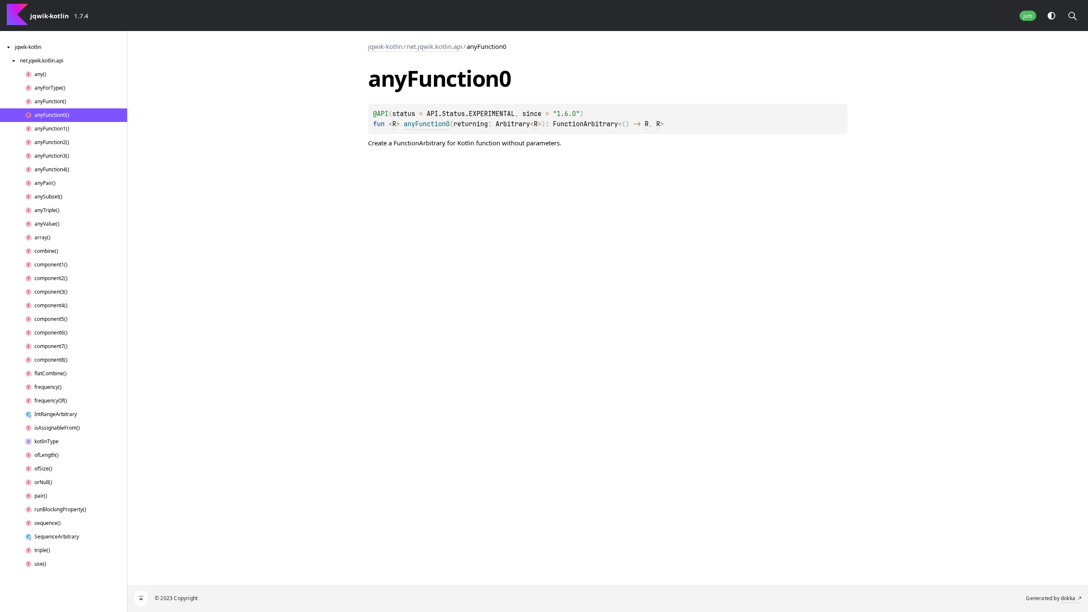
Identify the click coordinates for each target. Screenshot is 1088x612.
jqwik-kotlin (385, 46)
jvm (1027, 16)
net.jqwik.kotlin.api (434, 46)
